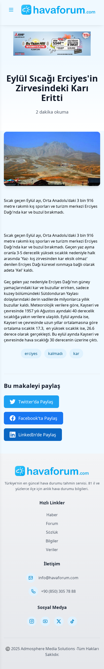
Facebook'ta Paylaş (37, 418)
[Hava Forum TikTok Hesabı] (72, 621)
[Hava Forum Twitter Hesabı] (59, 621)
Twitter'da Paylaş (35, 402)
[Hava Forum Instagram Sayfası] (32, 621)
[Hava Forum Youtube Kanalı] (45, 621)
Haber (52, 514)
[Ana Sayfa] (58, 9)
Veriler (52, 549)
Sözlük (52, 532)
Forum (52, 523)
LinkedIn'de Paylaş (37, 435)
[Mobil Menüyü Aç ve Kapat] (11, 9)
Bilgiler (52, 541)
